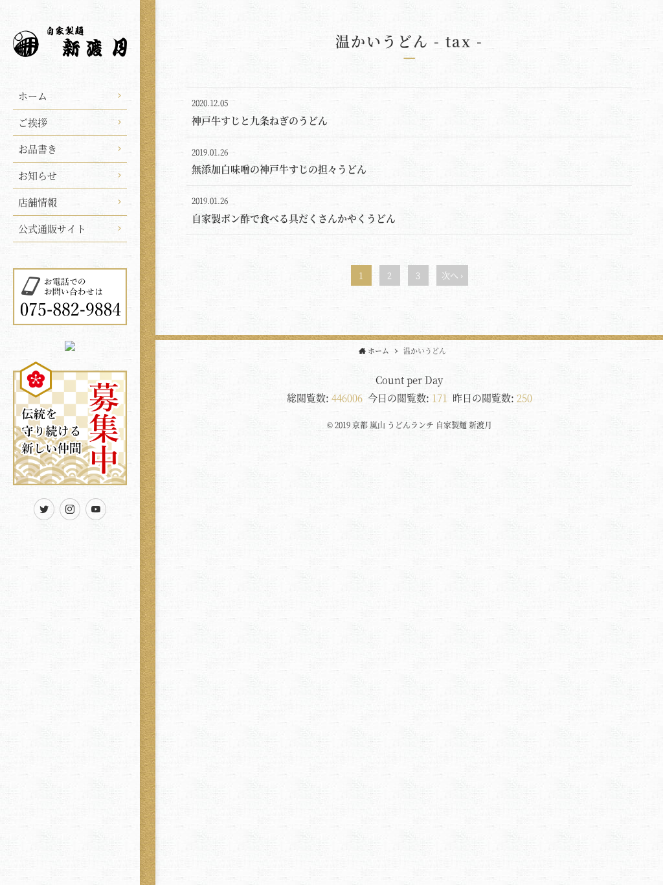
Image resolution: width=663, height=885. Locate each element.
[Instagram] (70, 509)
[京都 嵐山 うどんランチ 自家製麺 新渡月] (70, 49)
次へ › (452, 275)
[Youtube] (95, 509)
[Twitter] (44, 509)
